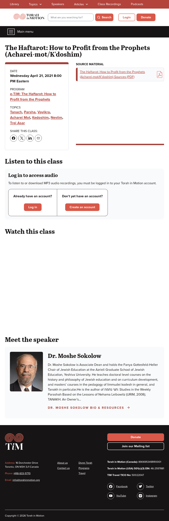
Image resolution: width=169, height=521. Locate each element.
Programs (84, 468)
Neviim (56, 117)
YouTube (121, 495)
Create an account (82, 207)
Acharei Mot (20, 117)
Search (106, 17)
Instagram (151, 495)
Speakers (57, 4)
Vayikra (43, 112)
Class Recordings (109, 4)
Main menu (25, 32)
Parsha (29, 112)
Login (127, 17)
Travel (82, 473)
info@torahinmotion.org (26, 480)
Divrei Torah (85, 463)
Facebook (122, 486)
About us (62, 463)
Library (14, 4)
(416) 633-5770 (22, 473)
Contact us (63, 468)
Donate (146, 17)
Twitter (150, 486)
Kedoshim (40, 117)
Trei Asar (17, 123)
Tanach (16, 112)
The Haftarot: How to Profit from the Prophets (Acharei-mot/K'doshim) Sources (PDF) (112, 74)
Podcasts (137, 4)
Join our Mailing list (136, 446)
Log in (32, 207)
